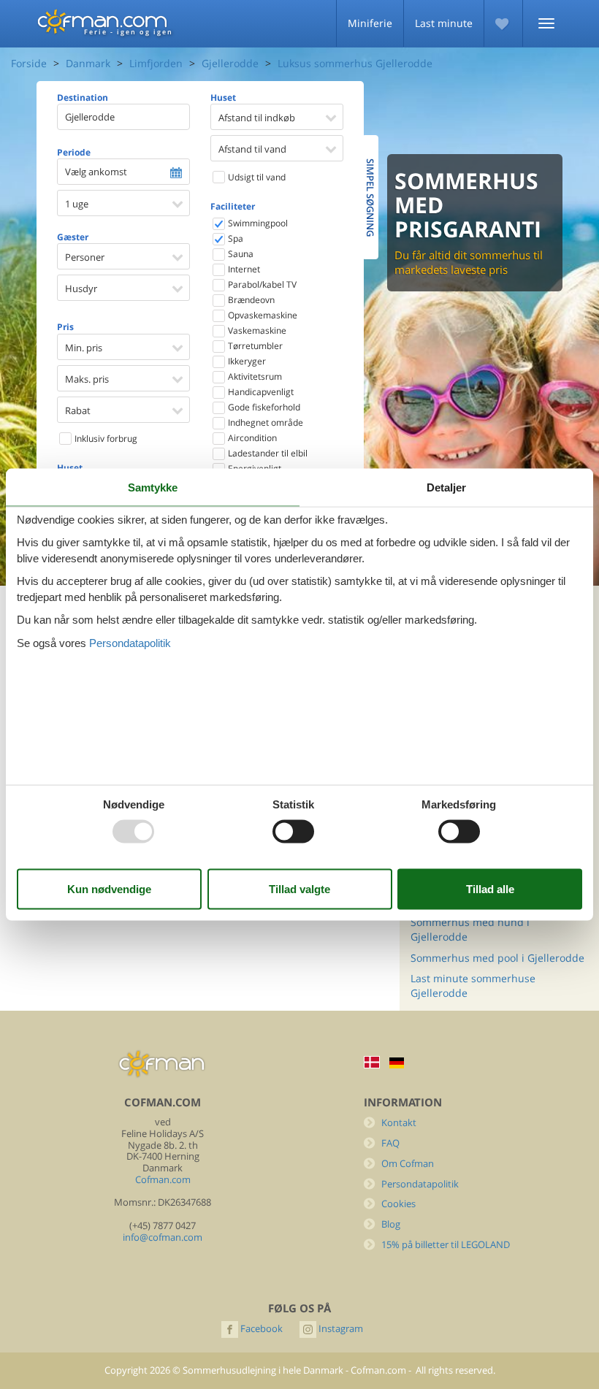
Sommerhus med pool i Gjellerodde (497, 958)
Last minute (444, 23)
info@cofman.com (162, 1237)
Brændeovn (250, 300)
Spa (234, 238)
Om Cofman (407, 1164)
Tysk (396, 1062)
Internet (243, 269)
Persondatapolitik (420, 1184)
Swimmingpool (257, 223)
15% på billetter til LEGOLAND (445, 1245)
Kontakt (398, 1123)
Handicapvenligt (260, 392)
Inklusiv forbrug (104, 438)
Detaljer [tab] (446, 487)
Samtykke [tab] (153, 487)
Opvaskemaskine (261, 315)
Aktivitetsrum (254, 376)
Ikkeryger (246, 361)
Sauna (239, 254)
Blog (390, 1224)
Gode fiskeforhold (263, 407)
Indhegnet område (264, 422)
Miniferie (370, 23)
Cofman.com (163, 1180)
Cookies (398, 1204)
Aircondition (251, 438)
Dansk (372, 1062)
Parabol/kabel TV (261, 284)
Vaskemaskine (256, 330)
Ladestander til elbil (267, 453)
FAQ (390, 1143)
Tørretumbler (254, 346)
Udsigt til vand (256, 177)
